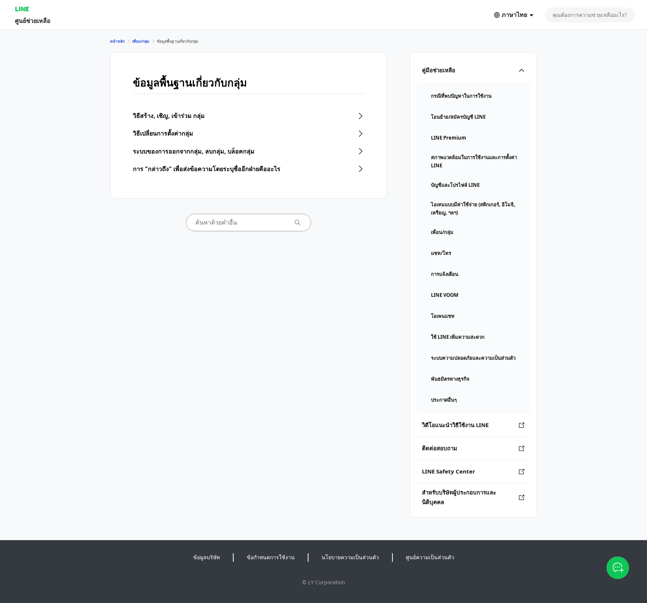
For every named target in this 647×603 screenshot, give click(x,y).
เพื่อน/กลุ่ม (140, 41)
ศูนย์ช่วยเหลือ (33, 20)
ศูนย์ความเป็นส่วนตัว (430, 557)
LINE (22, 9)
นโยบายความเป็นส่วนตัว (350, 557)
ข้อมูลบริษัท (206, 557)
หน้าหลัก (117, 41)
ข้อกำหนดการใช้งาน (271, 557)
